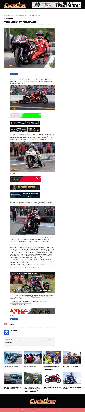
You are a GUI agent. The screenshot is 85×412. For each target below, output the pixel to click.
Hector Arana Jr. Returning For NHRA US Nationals (72, 367)
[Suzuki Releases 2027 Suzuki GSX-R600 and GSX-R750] (52, 378)
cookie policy (51, 409)
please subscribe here (47, 295)
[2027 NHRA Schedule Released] (33, 357)
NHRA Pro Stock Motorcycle (9, 18)
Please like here (36, 297)
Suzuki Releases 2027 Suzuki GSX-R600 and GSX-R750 (52, 388)
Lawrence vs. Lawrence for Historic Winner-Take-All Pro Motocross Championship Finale (51, 368)
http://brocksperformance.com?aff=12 (20, 303)
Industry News (26, 11)
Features (18, 11)
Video (33, 11)
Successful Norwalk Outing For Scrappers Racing (43, 341)
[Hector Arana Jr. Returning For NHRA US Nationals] (72, 357)
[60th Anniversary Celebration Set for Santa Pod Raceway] (13, 357)
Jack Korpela (6, 26)
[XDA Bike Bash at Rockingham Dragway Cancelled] (72, 378)
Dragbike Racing (66, 385)
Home (5, 11)
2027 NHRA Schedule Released (30, 366)
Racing (11, 11)
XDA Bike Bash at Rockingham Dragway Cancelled (72, 388)
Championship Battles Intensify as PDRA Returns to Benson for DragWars (13, 388)
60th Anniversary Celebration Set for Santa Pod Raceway (12, 367)
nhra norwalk (11, 324)
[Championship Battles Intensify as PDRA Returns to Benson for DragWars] (13, 378)
